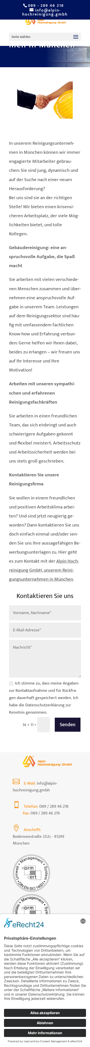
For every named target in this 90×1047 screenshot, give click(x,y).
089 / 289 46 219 (45, 813)
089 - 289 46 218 (46, 5)
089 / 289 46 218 (53, 806)
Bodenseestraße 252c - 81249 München (38, 840)
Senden (68, 724)
